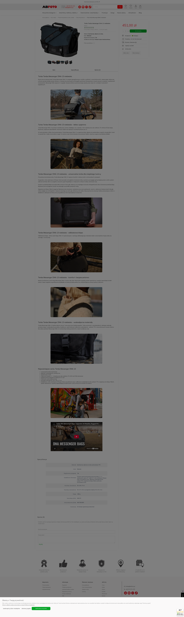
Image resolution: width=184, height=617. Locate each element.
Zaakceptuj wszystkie (41, 608)
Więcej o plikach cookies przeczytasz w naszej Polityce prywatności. (18, 605)
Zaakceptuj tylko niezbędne (11, 608)
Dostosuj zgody (26, 608)
